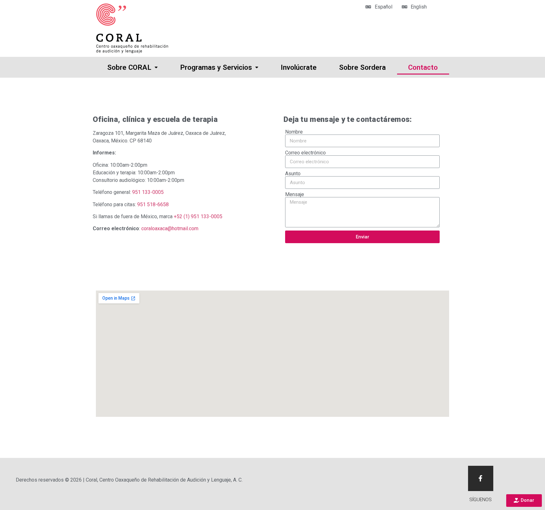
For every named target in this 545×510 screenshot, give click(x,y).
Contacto (423, 67)
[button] (524, 500)
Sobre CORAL (129, 67)
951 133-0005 (148, 192)
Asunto (293, 173)
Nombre (294, 132)
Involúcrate (299, 67)
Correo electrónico (305, 152)
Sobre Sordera (362, 67)
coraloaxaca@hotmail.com (169, 228)
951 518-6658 (153, 204)
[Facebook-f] (480, 478)
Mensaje (294, 194)
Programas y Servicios (216, 67)
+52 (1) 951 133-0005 (198, 216)
